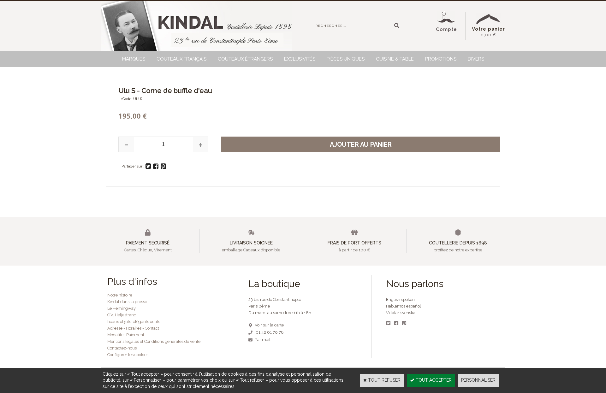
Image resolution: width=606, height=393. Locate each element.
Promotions (440, 59)
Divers (476, 59)
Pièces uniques (346, 59)
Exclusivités (299, 59)
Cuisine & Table (395, 59)
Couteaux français (181, 59)
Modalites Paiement (125, 334)
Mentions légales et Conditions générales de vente (153, 341)
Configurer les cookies (127, 354)
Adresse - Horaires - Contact (133, 328)
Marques (133, 59)
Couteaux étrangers (245, 59)
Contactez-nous (122, 348)
